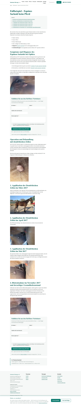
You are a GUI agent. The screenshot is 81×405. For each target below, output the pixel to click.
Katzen (26, 1)
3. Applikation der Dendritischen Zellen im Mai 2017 (22, 25)
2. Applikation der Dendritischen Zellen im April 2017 (23, 24)
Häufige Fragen (44, 2)
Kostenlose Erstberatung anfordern (21, 129)
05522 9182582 (24, 134)
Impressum (59, 379)
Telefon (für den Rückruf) (16, 110)
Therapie (34, 1)
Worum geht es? (15, 115)
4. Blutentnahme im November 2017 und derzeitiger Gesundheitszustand (26, 27)
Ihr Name (13, 105)
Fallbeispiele (39, 1)
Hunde (23, 1)
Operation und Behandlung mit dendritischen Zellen (22, 20)
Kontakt (58, 377)
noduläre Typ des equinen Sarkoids (38, 66)
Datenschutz (59, 381)
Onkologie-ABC (44, 377)
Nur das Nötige (65, 400)
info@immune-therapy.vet (15, 392)
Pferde (30, 1)
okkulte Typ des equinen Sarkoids (38, 68)
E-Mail (31, 105)
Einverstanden (55, 400)
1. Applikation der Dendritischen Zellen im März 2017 (23, 22)
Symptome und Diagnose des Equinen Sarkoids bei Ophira (24, 19)
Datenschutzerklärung (22, 124)
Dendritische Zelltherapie (46, 376)
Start (11, 5)
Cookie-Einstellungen (61, 382)
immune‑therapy (15, 2)
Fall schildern (59, 376)
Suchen (59, 2)
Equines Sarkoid (20, 45)
